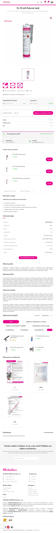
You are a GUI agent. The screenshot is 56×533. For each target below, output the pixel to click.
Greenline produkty (32, 491)
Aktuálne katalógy (7, 488)
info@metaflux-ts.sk (9, 479)
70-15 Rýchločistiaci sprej (42, 336)
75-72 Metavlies (39, 347)
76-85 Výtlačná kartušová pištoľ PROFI (17, 336)
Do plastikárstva (39, 330)
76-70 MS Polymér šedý (28, 13)
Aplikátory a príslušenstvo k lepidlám (16, 326)
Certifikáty (5, 489)
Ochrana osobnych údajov (9, 491)
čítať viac (28, 94)
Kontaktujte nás (45, 134)
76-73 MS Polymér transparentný (21, 178)
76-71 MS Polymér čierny (18, 154)
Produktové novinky (32, 489)
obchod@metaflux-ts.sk (38, 142)
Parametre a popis (9, 191)
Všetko (11, 322)
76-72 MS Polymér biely (18, 166)
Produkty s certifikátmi (33, 493)
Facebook (33, 476)
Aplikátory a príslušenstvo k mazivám (36, 322)
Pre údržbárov (24, 330)
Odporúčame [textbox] (45, 315)
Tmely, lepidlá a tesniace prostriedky (40, 11)
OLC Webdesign (35, 530)
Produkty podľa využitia (33, 495)
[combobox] (47, 315)
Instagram (33, 479)
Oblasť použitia (25, 191)
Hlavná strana (10, 11)
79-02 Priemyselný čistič (16, 347)
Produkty (17, 11)
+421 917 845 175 (10, 142)
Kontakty (5, 497)
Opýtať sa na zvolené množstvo (43, 113)
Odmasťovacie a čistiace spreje (41, 326)
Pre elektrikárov (10, 330)
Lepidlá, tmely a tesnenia (25, 11)
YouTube (33, 481)
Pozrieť (49, 159)
